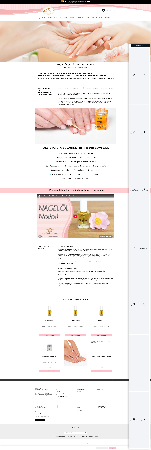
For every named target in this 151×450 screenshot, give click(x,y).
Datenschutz (58, 394)
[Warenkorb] (114, 10)
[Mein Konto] (111, 10)
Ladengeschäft (80, 391)
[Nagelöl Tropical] (75, 311)
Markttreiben (79, 386)
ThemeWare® (90, 443)
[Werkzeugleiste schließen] (130, 45)
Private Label (100, 389)
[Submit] (85, 433)
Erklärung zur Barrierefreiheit (62, 398)
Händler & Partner (103, 384)
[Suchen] (107, 10)
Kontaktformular (45, 416)
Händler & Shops (100, 387)
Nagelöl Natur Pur (49, 320)
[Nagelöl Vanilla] (101, 311)
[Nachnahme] (57, 406)
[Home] (40, 17)
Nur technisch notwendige (102, 448)
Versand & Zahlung (60, 393)
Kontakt (78, 393)
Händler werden (100, 386)
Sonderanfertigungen (81, 389)
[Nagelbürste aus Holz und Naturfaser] (101, 347)
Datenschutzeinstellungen (61, 396)
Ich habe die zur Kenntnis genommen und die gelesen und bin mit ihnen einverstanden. (76, 436)
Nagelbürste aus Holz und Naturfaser (101, 356)
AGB (57, 389)
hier (46, 397)
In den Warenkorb (49, 335)
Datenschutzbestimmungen (64, 436)
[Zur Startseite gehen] (48, 10)
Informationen (60, 384)
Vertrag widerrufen (40, 419)
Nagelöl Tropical (75, 320)
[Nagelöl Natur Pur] (49, 311)
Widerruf (58, 391)
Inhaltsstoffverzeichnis (81, 387)
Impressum (58, 387)
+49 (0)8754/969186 (41, 406)
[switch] (134, 76)
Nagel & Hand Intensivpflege (49, 356)
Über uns (58, 386)
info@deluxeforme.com (43, 409)
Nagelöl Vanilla (101, 320)
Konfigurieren (112, 448)
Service (79, 384)
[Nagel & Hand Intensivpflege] (49, 347)
